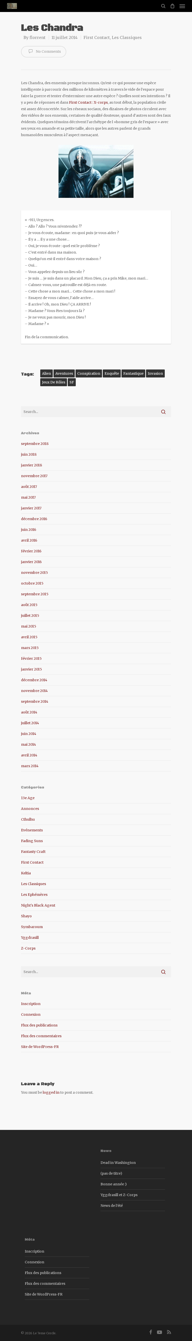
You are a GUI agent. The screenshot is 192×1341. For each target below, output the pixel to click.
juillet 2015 (30, 615)
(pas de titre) (111, 1173)
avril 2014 (29, 755)
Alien (46, 373)
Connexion (30, 1014)
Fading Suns (32, 841)
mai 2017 (28, 497)
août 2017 (29, 486)
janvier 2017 (31, 508)
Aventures (64, 373)
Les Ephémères (34, 894)
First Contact (97, 37)
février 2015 (31, 658)
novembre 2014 (34, 690)
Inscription (30, 1004)
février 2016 (31, 551)
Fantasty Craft (33, 851)
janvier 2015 (31, 669)
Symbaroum (32, 927)
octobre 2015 (32, 583)
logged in (51, 1092)
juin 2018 (28, 454)
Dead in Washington (118, 1162)
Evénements (32, 830)
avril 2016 (29, 540)
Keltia (26, 873)
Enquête (111, 373)
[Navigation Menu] (182, 5)
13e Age (27, 798)
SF (72, 382)
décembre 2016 (34, 519)
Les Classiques (127, 37)
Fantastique (133, 373)
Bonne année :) (113, 1184)
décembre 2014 (34, 680)
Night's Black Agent (38, 905)
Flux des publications (39, 1025)
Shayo (26, 916)
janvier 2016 (31, 562)
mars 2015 (30, 648)
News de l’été (111, 1205)
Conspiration (88, 373)
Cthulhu (28, 819)
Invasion (155, 373)
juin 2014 (28, 733)
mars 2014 (29, 766)
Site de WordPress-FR (40, 1046)
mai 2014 (28, 744)
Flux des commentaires (41, 1036)
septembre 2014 (34, 701)
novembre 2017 (34, 476)
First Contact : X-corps (88, 102)
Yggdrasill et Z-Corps (119, 1195)
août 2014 (29, 712)
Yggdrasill (30, 937)
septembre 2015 (34, 594)
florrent (38, 37)
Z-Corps (28, 948)
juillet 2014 (30, 723)
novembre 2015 (34, 572)
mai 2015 (28, 626)
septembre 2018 (34, 443)
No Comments (48, 51)
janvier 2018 (31, 465)
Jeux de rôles (53, 382)
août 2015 (29, 605)
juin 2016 (28, 529)
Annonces (30, 808)
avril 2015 (29, 637)
